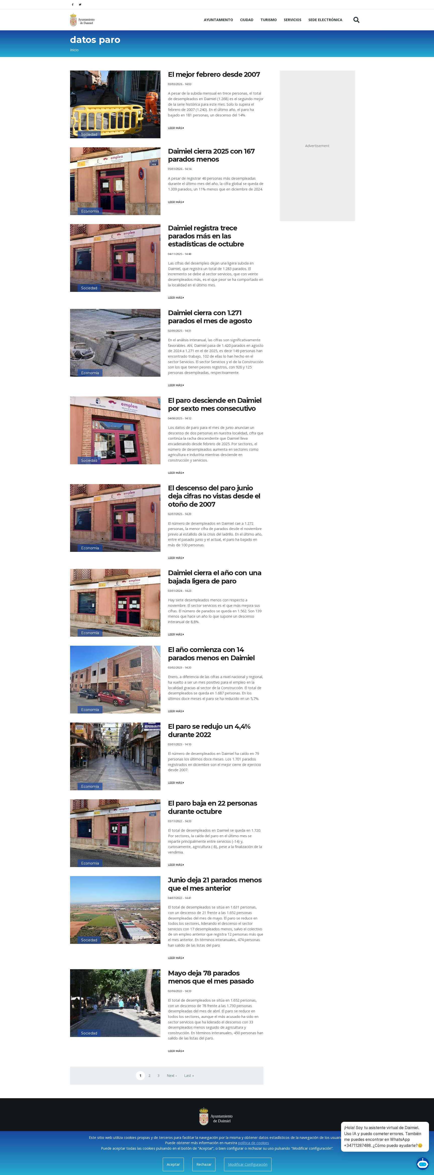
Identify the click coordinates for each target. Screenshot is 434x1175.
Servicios (292, 19)
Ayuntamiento (218, 19)
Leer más (175, 128)
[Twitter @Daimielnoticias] (80, 4)
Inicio (74, 49)
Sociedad (89, 134)
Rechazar (203, 1164)
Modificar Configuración (247, 1164)
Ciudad (246, 19)
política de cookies (253, 1142)
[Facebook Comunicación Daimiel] (72, 4)
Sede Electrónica (325, 19)
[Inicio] (83, 19)
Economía (90, 211)
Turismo (268, 19)
